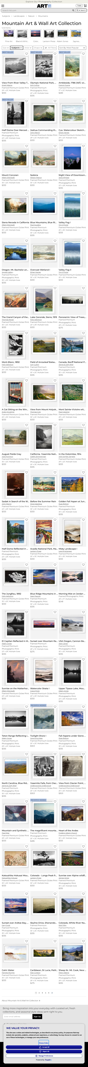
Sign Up (37, 1017)
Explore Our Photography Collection (44, 2)
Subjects (6, 16)
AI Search (82, 10)
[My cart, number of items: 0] (85, 5)
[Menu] (3, 6)
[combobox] (36, 10)
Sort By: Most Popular (69, 48)
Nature (31, 16)
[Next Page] (52, 993)
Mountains (43, 16)
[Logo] (44, 6)
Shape (37, 48)
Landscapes (19, 16)
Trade (79, 5)
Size (5, 48)
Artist (27, 48)
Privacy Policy (43, 1043)
